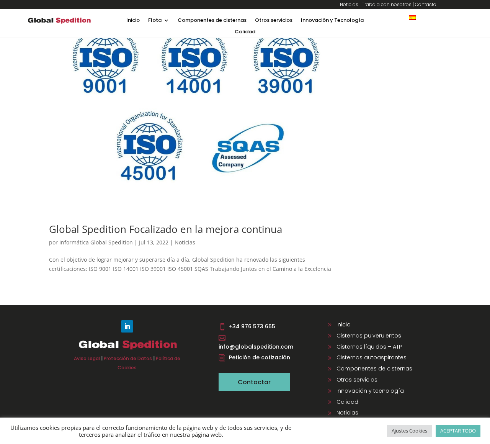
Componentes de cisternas (212, 21)
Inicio (133, 21)
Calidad (245, 32)
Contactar (254, 382)
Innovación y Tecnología (332, 21)
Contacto (425, 4)
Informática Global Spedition (96, 242)
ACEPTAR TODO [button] (458, 430)
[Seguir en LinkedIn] (127, 326)
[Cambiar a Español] (412, 17)
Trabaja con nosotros (387, 4)
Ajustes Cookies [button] (409, 430)
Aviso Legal (87, 358)
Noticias (349, 4)
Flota (155, 21)
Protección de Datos (128, 358)
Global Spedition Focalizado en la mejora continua (165, 229)
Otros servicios (273, 21)
